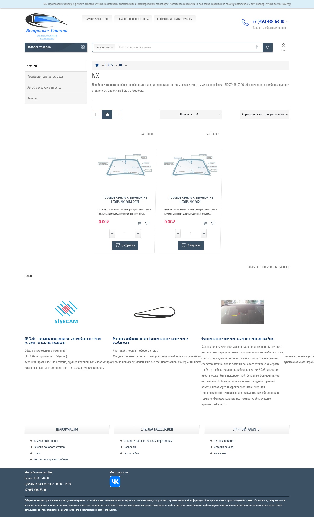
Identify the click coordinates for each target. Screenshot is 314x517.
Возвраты (130, 447)
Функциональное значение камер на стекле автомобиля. (237, 339)
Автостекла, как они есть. (44, 87)
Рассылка (220, 453)
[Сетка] (107, 114)
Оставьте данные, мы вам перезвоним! (148, 441)
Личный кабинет (224, 441)
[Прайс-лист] (117, 114)
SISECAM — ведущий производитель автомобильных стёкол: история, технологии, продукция (63, 341)
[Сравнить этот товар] (140, 222)
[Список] (97, 114)
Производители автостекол (45, 76)
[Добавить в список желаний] (147, 222)
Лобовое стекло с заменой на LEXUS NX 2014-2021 (125, 199)
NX (120, 65)
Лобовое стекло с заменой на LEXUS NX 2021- (191, 199)
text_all (32, 66)
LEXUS (109, 65)
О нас (37, 453)
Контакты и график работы (51, 459)
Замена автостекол (46, 441)
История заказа (223, 447)
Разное (32, 98)
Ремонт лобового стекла (49, 447)
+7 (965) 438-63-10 (268, 21)
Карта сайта (131, 453)
